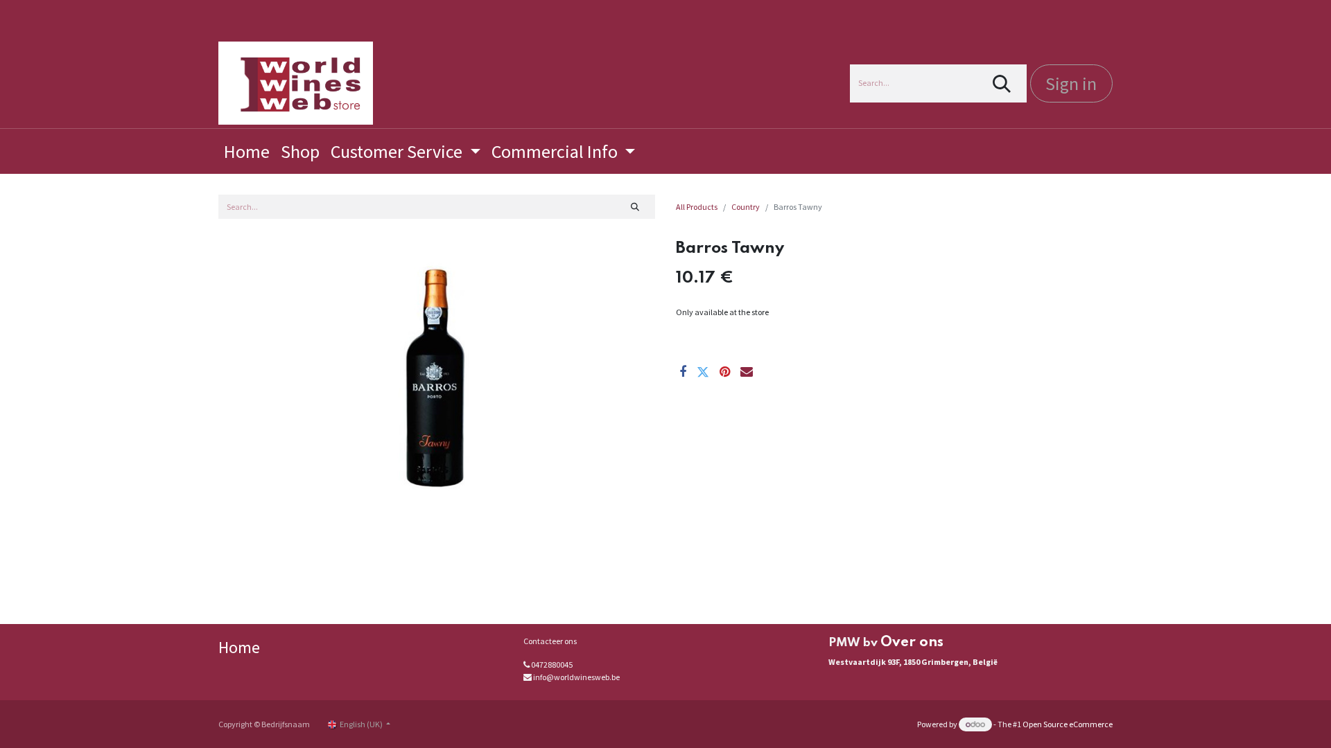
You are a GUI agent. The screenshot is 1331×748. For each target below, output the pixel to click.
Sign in (1071, 83)
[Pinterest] (725, 372)
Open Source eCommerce (1068, 724)
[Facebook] (682, 372)
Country (745, 207)
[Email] (746, 372)
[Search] (1002, 83)
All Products (696, 207)
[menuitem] (246, 151)
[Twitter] (703, 372)
